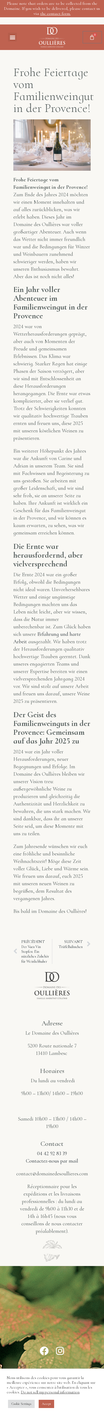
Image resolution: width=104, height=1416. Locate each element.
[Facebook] (44, 1350)
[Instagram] (60, 1350)
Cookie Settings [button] (21, 1404)
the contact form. (55, 13)
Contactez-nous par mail (52, 1161)
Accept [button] (46, 1404)
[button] (12, 37)
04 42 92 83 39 (52, 1153)
